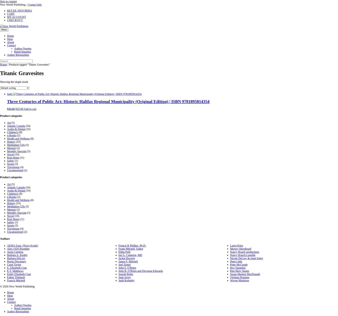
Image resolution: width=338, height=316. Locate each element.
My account (16, 17)
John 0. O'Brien (127, 267)
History (11, 141)
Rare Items (13, 157)
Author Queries (22, 48)
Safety (10, 160)
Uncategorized (15, 170)
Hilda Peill (124, 251)
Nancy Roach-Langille (242, 255)
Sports (10, 163)
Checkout (15, 20)
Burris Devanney (16, 261)
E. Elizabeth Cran (17, 267)
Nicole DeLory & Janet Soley (246, 258)
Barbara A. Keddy (17, 255)
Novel (10, 154)
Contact (11, 45)
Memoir (11, 148)
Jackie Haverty (126, 258)
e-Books (11, 135)
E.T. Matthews (15, 270)
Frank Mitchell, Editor (130, 248)
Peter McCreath (239, 264)
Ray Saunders (238, 267)
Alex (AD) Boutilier (18, 248)
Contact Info (35, 4)
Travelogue (13, 167)
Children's (12, 132)
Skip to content (8, 1)
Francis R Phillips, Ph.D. (132, 245)
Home (10, 35)
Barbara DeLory (16, 258)
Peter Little (236, 261)
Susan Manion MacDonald (245, 274)
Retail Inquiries (19, 10)
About (10, 42)
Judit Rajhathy (126, 280)
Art (9, 122)
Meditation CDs (16, 144)
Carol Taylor (14, 264)
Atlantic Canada (16, 125)
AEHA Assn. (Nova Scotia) (22, 245)
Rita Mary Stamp (239, 270)
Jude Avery (124, 277)
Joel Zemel (124, 264)
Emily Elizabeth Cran (19, 274)
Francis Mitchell (16, 280)
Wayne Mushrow (239, 280)
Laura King (236, 245)
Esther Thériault (16, 277)
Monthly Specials (16, 151)
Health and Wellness (18, 138)
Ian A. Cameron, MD (130, 255)
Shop (10, 39)
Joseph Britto (125, 274)
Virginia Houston (239, 277)
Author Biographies (18, 54)
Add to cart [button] (30, 109)
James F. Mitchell (128, 261)
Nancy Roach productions (244, 251)
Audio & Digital (16, 129)
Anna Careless (15, 251)
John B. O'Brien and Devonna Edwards (140, 270)
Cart (11, 13)
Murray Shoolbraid (240, 248)
